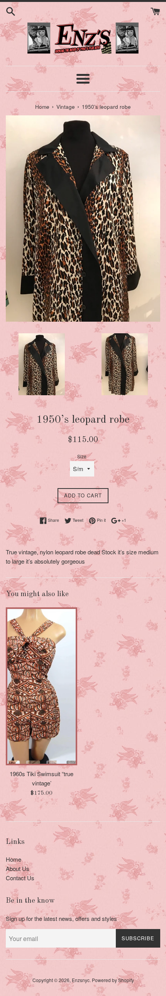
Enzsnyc (81, 980)
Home (13, 859)
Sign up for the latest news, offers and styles (61, 918)
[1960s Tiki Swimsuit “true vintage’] (41, 686)
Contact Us (20, 878)
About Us (17, 868)
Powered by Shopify (113, 980)
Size (81, 456)
